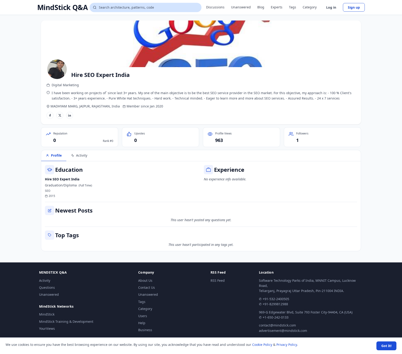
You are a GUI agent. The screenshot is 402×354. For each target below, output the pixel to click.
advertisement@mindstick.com (283, 330)
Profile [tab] (56, 155)
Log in (331, 7)
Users (142, 316)
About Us (145, 280)
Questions (47, 287)
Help (141, 323)
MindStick (46, 314)
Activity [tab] (81, 155)
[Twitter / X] (59, 115)
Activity (44, 280)
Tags (292, 7)
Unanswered (241, 7)
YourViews (47, 328)
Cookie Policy (262, 344)
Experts (276, 7)
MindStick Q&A (62, 7)
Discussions (215, 7)
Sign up (354, 7)
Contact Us (146, 287)
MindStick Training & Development (66, 321)
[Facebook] (50, 115)
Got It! (386, 346)
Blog (260, 7)
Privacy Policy (286, 344)
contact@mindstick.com (277, 325)
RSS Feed (218, 280)
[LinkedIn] (69, 115)
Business (145, 330)
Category (310, 7)
